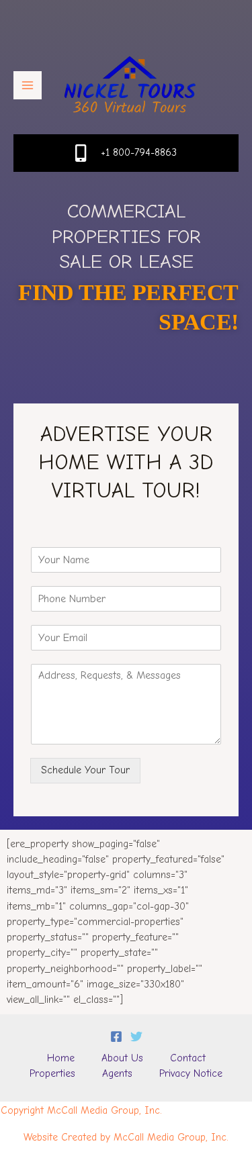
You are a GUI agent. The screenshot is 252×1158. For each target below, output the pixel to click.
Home (61, 1058)
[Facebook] (116, 1036)
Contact (188, 1058)
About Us (122, 1058)
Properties (52, 1073)
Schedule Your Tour (85, 770)
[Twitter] (136, 1036)
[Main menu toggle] (27, 85)
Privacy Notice (190, 1073)
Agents (117, 1073)
